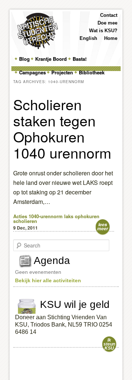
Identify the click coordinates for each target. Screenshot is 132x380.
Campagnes (32, 72)
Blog (24, 58)
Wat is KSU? (103, 30)
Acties (20, 216)
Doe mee (107, 23)
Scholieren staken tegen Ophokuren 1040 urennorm (62, 128)
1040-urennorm (46, 216)
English (88, 38)
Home (110, 38)
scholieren (25, 220)
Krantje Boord (51, 58)
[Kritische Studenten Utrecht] (37, 30)
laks (68, 216)
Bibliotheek (91, 72)
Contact (108, 15)
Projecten (62, 72)
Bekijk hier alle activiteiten (48, 280)
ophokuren (87, 216)
